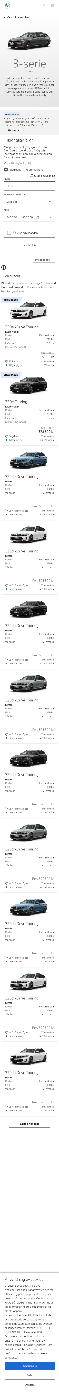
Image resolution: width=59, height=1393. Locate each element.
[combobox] (29, 201)
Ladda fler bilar (29, 1123)
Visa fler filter (30, 245)
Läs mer (12, 130)
